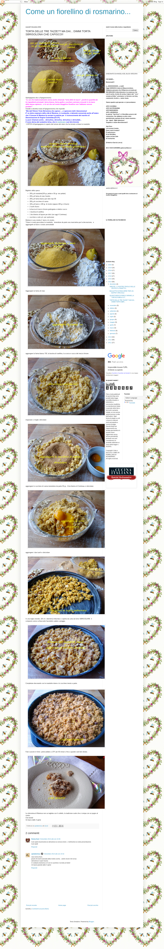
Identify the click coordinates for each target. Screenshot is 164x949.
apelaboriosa (35, 854)
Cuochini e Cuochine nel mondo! (121, 373)
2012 (110, 340)
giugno (112, 319)
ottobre (112, 308)
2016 (110, 276)
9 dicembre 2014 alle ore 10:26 (50, 839)
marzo (112, 328)
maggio (112, 322)
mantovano (61, 122)
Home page (62, 905)
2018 (110, 270)
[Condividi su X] (58, 826)
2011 (110, 342)
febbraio (113, 330)
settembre (113, 311)
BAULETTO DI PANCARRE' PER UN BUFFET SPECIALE (122, 292)
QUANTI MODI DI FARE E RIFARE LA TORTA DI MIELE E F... (122, 296)
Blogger (91, 921)
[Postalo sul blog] (55, 826)
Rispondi (34, 847)
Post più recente (31, 905)
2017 (110, 273)
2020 (110, 265)
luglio (112, 316)
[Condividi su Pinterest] (62, 826)
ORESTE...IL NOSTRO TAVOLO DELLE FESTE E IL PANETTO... (122, 287)
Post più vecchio (93, 905)
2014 (110, 282)
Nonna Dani (35, 839)
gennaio (113, 333)
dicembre (113, 284)
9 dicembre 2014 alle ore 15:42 (54, 854)
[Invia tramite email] (53, 826)
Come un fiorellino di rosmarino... (78, 12)
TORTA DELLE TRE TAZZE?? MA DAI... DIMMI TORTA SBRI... (122, 301)
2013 (110, 337)
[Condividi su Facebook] (60, 826)
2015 (110, 279)
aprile (112, 325)
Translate (132, 403)
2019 (110, 268)
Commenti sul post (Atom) (40, 909)
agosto (112, 314)
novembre (113, 305)
